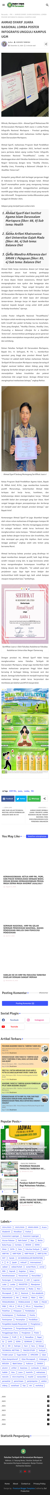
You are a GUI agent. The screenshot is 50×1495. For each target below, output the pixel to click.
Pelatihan (6, 1311)
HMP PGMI (17, 1254)
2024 (25, 1406)
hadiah (5, 1372)
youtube (14, 1026)
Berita (40, 1240)
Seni (26, 1346)
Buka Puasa (6, 1245)
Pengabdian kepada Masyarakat (14, 1324)
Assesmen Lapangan (31, 1236)
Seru (33, 1346)
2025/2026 (19, 1227)
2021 (25, 1420)
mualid (30, 1377)
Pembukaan (21, 1315)
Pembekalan (30, 1311)
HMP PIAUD (29, 1254)
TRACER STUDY (29, 1350)
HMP (45, 1249)
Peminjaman (7, 1319)
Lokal (4, 1284)
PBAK (33, 1297)
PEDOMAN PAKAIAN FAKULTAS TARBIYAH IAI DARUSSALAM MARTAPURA (33, 1167)
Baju (32, 1240)
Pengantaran (7, 1328)
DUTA (12, 1249)
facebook (14, 1020)
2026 (25, 1397)
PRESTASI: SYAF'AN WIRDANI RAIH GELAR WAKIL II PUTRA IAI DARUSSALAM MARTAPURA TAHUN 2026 (19, 1071)
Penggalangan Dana (10, 1333)
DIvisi (4, 1249)
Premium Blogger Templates (24, 1488)
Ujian (44, 1355)
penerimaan (18, 1381)
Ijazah (14, 1262)
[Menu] (3, 5)
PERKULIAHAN (24, 1302)
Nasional (24, 1293)
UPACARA (34, 1355)
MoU (39, 1289)
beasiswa (23, 1368)
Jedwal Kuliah (16, 1267)
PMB (4, 1306)
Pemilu (32, 1315)
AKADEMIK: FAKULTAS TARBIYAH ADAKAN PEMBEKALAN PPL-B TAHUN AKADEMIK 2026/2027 (21, 1084)
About (15, 1483)
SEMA (18, 1341)
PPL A (11, 1306)
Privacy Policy (39, 1483)
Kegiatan (22, 1271)
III (7, 1262)
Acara (44, 1227)
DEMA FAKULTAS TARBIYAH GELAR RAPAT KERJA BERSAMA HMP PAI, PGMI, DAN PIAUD (33, 1201)
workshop (39, 1385)
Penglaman (26, 1333)
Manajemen (35, 1284)
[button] (47, 5)
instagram (39, 1020)
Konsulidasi (36, 1276)
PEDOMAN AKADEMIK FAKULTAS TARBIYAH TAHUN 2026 (21, 1046)
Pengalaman (36, 1324)
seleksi (44, 1381)
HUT (3, 1258)
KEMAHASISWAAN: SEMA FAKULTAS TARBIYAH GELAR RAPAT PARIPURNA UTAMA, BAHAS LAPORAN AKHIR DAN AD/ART (20, 1059)
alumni (5, 1368)
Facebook (9, 799)
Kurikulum (19, 1280)
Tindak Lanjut (7, 1355)
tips (24, 1385)
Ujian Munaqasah (28, 1359)
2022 (25, 1415)
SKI (9, 1346)
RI (21, 1337)
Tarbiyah (42, 1350)
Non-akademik (37, 1293)
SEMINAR (28, 1341)
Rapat (39, 1337)
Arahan (28, 1232)
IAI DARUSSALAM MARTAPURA (30, 1258)
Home (7, 1483)
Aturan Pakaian (8, 1240)
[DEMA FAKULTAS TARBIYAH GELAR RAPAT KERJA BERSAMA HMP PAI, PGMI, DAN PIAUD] (9, 1202)
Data (20, 1249)
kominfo (29, 1372)
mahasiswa (40, 1372)
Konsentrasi (23, 1276)
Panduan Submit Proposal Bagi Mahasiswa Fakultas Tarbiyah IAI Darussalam (32, 1184)
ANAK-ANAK (33, 1227)
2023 (25, 1410)
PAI (11, 14)
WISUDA (5, 1363)
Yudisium (29, 1363)
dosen (44, 1368)
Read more (13, 1053)
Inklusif (23, 1262)
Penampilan (20, 1319)
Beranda (4, 14)
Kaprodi (12, 1271)
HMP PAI (12, 791)
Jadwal (5, 1267)
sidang (4, 1385)
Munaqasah (6, 1293)
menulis (5, 1377)
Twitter (22, 799)
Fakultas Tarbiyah (32, 1249)
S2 (3, 1341)
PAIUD (24, 1297)
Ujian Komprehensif (10, 1359)
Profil (14, 1337)
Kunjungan (6, 1280)
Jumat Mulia (31, 1267)
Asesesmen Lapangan (10, 1236)
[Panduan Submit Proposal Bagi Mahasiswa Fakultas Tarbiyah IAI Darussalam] (9, 1185)
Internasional (35, 1262)
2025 (25, 1401)
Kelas (31, 1271)
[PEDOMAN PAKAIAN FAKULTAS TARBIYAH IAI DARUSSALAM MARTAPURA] (9, 1169)
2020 (25, 1424)
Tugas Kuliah (22, 1355)
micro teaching (18, 1377)
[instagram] (29, 1471)
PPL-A (28, 1306)
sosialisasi (15, 1385)
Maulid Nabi (20, 1289)
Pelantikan (38, 1306)
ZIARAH (40, 1363)
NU (16, 1293)
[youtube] (25, 1471)
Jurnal (41, 1267)
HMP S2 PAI (42, 1254)
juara (20, 791)
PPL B (20, 1306)
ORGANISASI (7, 1297)
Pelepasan (17, 1311)
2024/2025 (6, 1227)
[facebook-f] (20, 1471)
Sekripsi (17, 1346)
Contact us (25, 1483)
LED (28, 1280)
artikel (14, 1368)
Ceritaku (18, 1245)
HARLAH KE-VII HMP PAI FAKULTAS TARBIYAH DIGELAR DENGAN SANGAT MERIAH (24, 976)
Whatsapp (35, 799)
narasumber (41, 1377)
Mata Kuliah (7, 1289)
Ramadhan (29, 1337)
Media (31, 1289)
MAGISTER (23, 1284)
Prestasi (5, 1337)
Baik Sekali (22, 1240)
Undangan (43, 1359)
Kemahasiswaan (8, 1276)
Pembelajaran (7, 1315)
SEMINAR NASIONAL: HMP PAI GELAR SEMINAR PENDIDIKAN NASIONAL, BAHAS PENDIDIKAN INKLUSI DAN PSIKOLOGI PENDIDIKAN (23, 929)
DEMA (37, 1245)
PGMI (36, 1302)
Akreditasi (18, 1232)
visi (30, 1385)
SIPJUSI (39, 1341)
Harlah (11, 1258)
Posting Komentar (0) (25, 1003)
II (2, 1262)
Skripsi (41, 1346)
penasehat (6, 1381)
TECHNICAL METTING (10, 1350)
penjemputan (32, 1381)
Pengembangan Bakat (24, 1328)
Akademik (6, 1232)
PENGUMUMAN (8, 1302)
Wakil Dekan (17, 1363)
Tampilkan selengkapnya (37, 836)
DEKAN (28, 1245)
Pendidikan (33, 1319)
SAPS (10, 1341)
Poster (36, 1333)
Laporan (36, 1280)
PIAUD (44, 1302)
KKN (4, 1271)
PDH (41, 1297)
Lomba (26, 791)
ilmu (13, 1372)
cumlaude (35, 1368)
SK (3, 1346)
